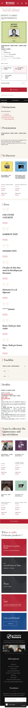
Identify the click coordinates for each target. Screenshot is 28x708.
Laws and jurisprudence (13, 670)
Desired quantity (5, 83)
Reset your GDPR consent (13, 679)
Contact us (13, 664)
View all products (14, 521)
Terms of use (13, 668)
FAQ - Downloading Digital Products (13, 681)
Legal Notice (13, 677)
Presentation (15, 100)
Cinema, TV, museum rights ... (13, 673)
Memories (13, 675)
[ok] (24, 700)
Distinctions (4, 100)
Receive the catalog (13, 666)
